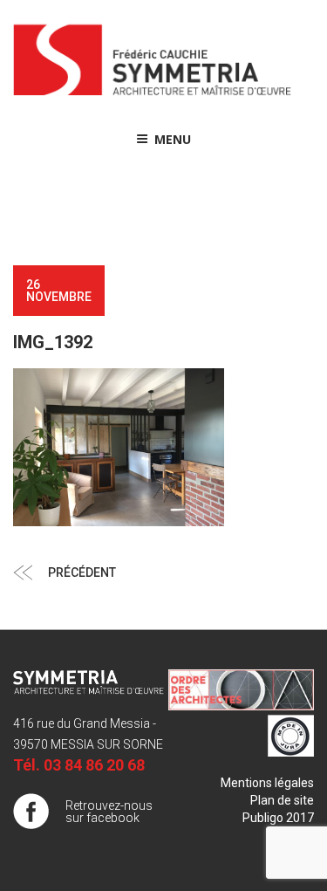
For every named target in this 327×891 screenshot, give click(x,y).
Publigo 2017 (278, 818)
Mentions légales (267, 783)
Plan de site (282, 800)
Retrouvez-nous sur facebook (109, 811)
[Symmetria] (152, 96)
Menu (172, 139)
